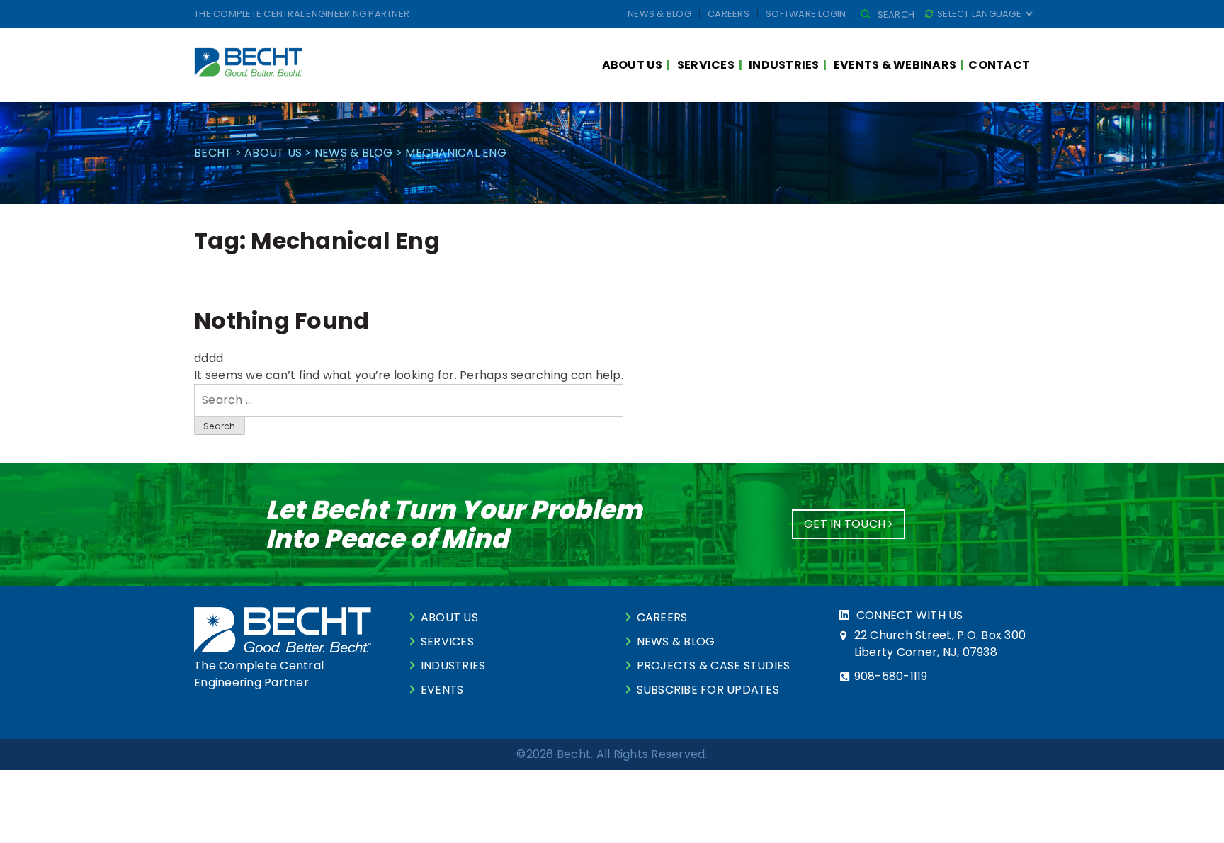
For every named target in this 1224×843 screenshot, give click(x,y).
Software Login (806, 14)
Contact (999, 65)
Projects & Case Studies (713, 665)
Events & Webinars (895, 65)
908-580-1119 (891, 676)
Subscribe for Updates (708, 689)
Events (442, 689)
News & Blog (659, 14)
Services (706, 65)
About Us (632, 65)
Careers (728, 14)
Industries (784, 65)
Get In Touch (846, 524)
